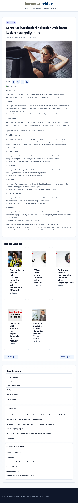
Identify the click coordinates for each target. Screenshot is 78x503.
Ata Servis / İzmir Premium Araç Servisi (20, 476)
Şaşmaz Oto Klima (12, 471)
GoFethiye (10, 438)
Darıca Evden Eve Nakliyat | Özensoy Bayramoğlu (24, 462)
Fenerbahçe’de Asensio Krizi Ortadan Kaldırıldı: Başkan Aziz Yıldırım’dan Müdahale (36, 415)
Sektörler (46, 9)
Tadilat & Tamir (12, 394)
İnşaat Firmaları (12, 399)
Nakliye (9, 390)
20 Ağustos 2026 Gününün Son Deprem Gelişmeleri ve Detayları (29, 433)
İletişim (53, 9)
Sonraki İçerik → (66, 357)
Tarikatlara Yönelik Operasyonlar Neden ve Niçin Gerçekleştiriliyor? (30, 424)
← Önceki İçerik (11, 357)
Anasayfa (25, 9)
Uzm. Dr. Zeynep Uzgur (14, 429)
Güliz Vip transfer (12, 466)
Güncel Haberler (35, 9)
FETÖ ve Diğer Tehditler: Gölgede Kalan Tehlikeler (24, 419)
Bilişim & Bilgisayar (13, 385)
